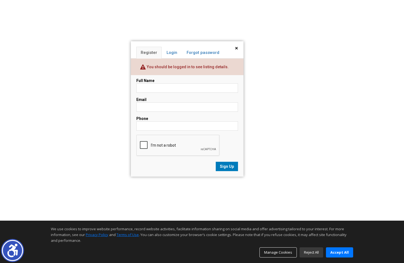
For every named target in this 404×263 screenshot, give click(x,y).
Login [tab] (172, 52)
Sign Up (227, 166)
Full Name (145, 80)
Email (141, 99)
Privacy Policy (97, 234)
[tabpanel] (187, 124)
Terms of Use (128, 234)
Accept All (339, 252)
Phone (142, 118)
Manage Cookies (278, 252)
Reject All (311, 252)
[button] (12, 250)
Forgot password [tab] (203, 52)
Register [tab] (149, 52)
